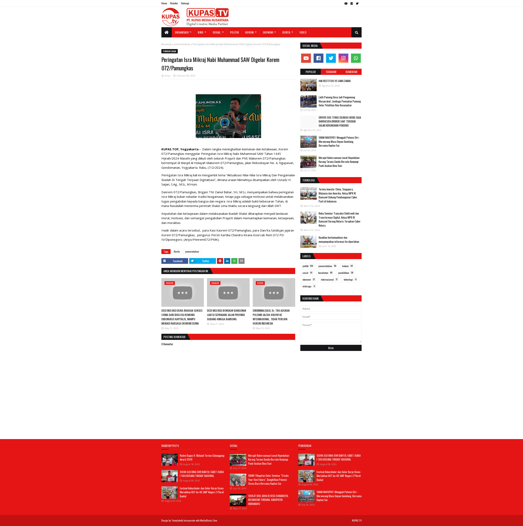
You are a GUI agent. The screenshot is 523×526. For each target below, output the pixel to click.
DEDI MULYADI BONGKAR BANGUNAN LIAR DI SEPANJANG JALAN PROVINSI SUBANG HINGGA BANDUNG (226, 314)
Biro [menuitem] (200, 32)
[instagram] (343, 58)
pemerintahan (182, 44)
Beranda (166, 44)
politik (308, 266)
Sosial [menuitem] (217, 32)
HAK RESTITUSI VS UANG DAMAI (335, 81)
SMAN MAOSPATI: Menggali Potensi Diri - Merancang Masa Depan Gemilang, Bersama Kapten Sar (339, 141)
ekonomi (309, 279)
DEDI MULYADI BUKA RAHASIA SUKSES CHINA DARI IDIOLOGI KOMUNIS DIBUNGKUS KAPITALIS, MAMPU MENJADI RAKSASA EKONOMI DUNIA (181, 316)
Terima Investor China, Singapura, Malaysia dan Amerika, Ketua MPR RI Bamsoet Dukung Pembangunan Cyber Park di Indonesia (338, 195)
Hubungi (185, 3)
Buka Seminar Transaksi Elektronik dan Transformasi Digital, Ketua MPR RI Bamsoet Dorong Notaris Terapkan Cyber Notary (340, 219)
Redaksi (174, 3)
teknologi (350, 279)
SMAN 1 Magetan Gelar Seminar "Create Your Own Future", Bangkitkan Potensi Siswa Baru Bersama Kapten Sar (268, 479)
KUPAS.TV (357, 520)
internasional (329, 279)
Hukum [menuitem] (249, 32)
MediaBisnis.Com (208, 520)
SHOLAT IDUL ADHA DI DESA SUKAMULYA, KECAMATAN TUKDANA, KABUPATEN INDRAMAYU (268, 500)
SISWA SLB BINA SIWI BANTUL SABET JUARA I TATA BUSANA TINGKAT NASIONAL (202, 474)
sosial (307, 272)
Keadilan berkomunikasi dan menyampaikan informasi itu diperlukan (339, 239)
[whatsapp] (356, 58)
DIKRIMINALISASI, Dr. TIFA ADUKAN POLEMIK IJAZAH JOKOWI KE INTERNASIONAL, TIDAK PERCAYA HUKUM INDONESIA (271, 316)
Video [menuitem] (302, 32)
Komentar (351, 72)
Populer (311, 72)
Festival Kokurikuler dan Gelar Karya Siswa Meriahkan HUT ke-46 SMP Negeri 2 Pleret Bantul (202, 492)
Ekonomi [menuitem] (268, 32)
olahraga (309, 286)
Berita (177, 251)
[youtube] (346, 3)
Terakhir (331, 72)
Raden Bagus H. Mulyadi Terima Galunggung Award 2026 (202, 457)
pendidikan (345, 272)
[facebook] (352, 3)
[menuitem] (166, 32)
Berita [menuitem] (286, 32)
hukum (347, 266)
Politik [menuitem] (234, 32)
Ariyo (168, 75)
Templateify (177, 520)
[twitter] (357, 3)
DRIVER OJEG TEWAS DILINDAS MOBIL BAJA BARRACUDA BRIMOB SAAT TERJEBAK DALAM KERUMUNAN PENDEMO (340, 121)
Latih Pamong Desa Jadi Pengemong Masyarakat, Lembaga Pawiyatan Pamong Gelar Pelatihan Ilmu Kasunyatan (340, 101)
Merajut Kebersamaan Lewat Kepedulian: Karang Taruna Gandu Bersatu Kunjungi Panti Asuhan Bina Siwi (339, 162)
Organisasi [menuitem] (182, 32)
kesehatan (325, 272)
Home (164, 3)
